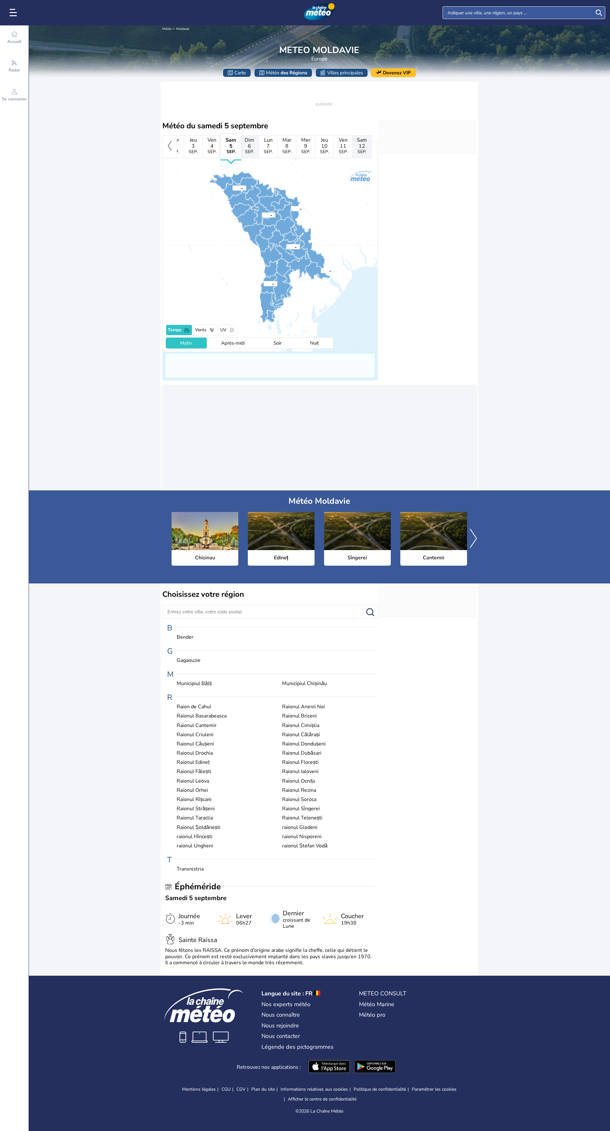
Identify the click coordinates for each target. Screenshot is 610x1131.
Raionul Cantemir (197, 726)
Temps (174, 330)
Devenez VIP (397, 73)
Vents (201, 330)
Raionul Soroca (299, 800)
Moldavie (182, 29)
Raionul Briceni (299, 716)
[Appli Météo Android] (375, 1067)
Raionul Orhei (192, 790)
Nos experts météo (285, 1004)
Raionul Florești (300, 762)
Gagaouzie (188, 660)
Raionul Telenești (302, 818)
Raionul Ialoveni (300, 772)
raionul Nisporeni (302, 837)
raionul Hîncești (195, 837)
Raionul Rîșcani (194, 800)
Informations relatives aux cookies (314, 1089)
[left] (169, 146)
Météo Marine (376, 1004)
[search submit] (599, 12)
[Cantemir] (264, 283)
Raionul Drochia (195, 753)
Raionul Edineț (193, 762)
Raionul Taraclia (195, 818)
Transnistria (190, 869)
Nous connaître (280, 1015)
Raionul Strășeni (196, 809)
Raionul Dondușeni (304, 744)
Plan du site (263, 1089)
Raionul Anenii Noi (303, 707)
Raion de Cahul (194, 707)
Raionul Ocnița (298, 781)
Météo (167, 29)
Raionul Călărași (301, 735)
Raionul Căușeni (195, 744)
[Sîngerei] (262, 215)
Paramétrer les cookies (434, 1089)
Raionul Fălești (194, 772)
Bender (185, 637)
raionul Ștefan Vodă (305, 846)
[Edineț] (232, 188)
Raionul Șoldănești (198, 828)
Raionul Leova (193, 781)
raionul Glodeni (299, 828)
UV (223, 330)
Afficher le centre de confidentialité (322, 1099)
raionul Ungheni (195, 846)
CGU (226, 1089)
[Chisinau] (286, 246)
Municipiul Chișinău (304, 684)
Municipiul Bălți (194, 684)
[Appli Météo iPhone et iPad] (329, 1067)
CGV (241, 1089)
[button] (286, 246)
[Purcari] (321, 270)
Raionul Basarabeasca (202, 716)
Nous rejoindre (280, 1025)
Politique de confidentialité (380, 1089)
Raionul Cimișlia (300, 726)
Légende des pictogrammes (297, 1047)
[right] (473, 539)
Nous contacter (280, 1036)
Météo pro (372, 1015)
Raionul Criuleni (195, 735)
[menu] (14, 13)
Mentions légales (199, 1089)
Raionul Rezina (299, 790)
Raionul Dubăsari (302, 753)
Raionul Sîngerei (301, 809)
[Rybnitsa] (291, 208)
